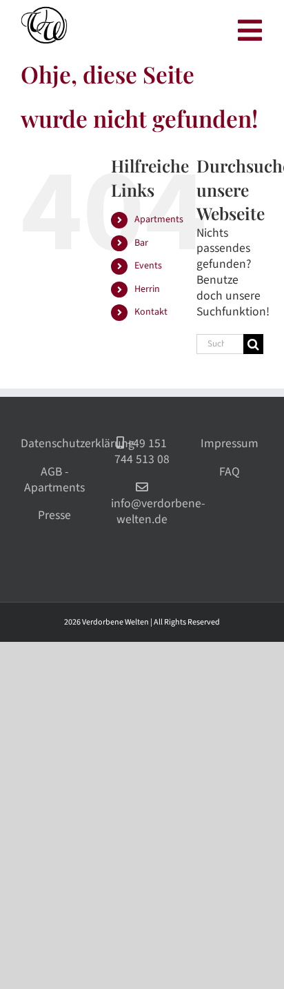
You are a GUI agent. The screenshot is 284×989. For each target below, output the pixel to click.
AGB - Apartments (54, 479)
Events (148, 266)
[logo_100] (45, 11)
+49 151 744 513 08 (142, 451)
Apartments (158, 219)
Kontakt (151, 312)
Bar (141, 243)
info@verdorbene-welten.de (156, 511)
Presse (54, 515)
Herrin (147, 289)
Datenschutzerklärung (77, 443)
